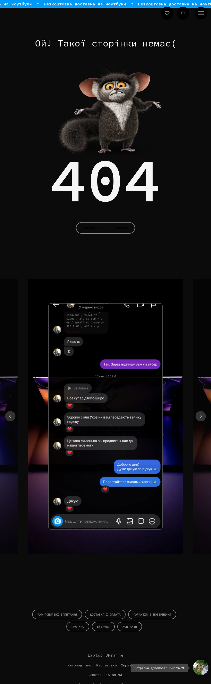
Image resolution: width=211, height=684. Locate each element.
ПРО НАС (78, 626)
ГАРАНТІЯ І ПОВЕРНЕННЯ (152, 614)
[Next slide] (201, 416)
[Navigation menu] (201, 13)
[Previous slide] (10, 416)
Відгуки (103, 626)
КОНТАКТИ (129, 626)
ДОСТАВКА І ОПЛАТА (105, 614)
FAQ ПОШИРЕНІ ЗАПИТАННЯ (57, 614)
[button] (167, 13)
